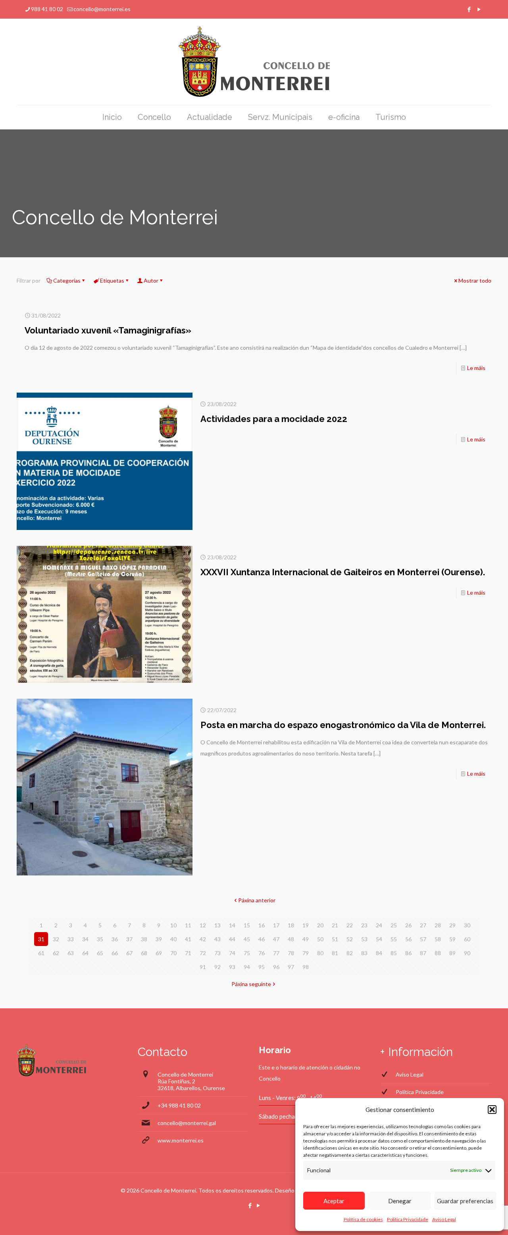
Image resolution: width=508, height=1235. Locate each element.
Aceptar (333, 1200)
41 (188, 939)
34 (85, 939)
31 (41, 939)
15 (247, 925)
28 (438, 925)
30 (467, 925)
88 (438, 953)
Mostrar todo (474, 280)
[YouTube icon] (479, 9)
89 (452, 953)
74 (232, 953)
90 (467, 953)
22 (349, 925)
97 (291, 966)
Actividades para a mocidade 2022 (273, 419)
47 (276, 939)
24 (379, 925)
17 (276, 925)
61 (41, 953)
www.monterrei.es (181, 1140)
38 (144, 939)
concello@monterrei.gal (187, 1122)
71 (188, 953)
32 (56, 939)
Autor (151, 280)
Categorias (67, 280)
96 (276, 966)
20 (320, 925)
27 (423, 925)
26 (408, 925)
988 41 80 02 (47, 9)
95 (261, 966)
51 (335, 939)
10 (173, 925)
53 (364, 939)
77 (276, 953)
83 (364, 953)
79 (305, 953)
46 (261, 939)
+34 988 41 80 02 (179, 1105)
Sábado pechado (280, 1116)
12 (203, 925)
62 (56, 953)
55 (394, 939)
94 (247, 966)
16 (261, 925)
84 (379, 953)
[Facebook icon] (469, 9)
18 (291, 925)
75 (247, 953)
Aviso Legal (444, 1219)
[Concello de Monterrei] (254, 62)
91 (203, 966)
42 (203, 939)
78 (291, 953)
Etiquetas (112, 280)
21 (335, 925)
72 (203, 953)
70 (173, 953)
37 (129, 939)
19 (305, 925)
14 (232, 925)
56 (408, 939)
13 (217, 925)
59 (452, 939)
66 (115, 953)
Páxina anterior (256, 900)
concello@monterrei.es (102, 9)
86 (408, 953)
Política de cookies (363, 1219)
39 (159, 939)
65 (100, 953)
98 (305, 966)
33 (70, 939)
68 (144, 953)
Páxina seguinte (251, 984)
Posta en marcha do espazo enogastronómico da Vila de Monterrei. (343, 725)
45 (247, 939)
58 (438, 939)
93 (232, 966)
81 (335, 953)
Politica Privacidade (407, 1219)
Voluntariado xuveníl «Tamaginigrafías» (108, 330)
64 (85, 953)
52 (349, 939)
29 (452, 925)
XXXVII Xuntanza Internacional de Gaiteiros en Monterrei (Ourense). (342, 572)
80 (320, 953)
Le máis (476, 367)
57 (423, 939)
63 (70, 953)
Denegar (400, 1200)
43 (217, 939)
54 (379, 939)
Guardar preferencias (465, 1200)
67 (129, 953)
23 (364, 925)
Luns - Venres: (277, 1097)
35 (100, 939)
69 (159, 953)
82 (349, 953)
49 (305, 939)
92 (217, 966)
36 (115, 939)
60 (467, 939)
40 (173, 939)
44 (232, 939)
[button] (492, 1110)
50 (320, 939)
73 (217, 953)
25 (394, 925)
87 (423, 953)
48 (291, 939)
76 (261, 953)
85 (394, 953)
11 (188, 925)
